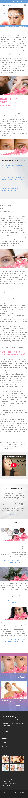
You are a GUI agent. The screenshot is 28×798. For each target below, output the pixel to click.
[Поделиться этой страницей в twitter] (17, 1)
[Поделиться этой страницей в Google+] (25, 1)
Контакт (4, 742)
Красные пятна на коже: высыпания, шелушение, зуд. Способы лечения (13, 178)
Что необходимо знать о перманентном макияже (10, 190)
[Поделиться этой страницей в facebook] (13, 1)
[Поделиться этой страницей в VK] (21, 1)
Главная (4, 733)
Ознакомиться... (14, 514)
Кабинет (4, 738)
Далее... (22, 677)
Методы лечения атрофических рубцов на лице (12, 166)
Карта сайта (5, 746)
